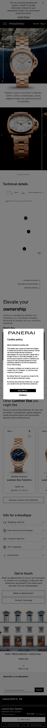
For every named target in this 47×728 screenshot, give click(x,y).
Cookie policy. (18, 372)
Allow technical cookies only (18, 345)
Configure (23, 395)
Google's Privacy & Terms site (16, 356)
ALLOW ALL (23, 390)
